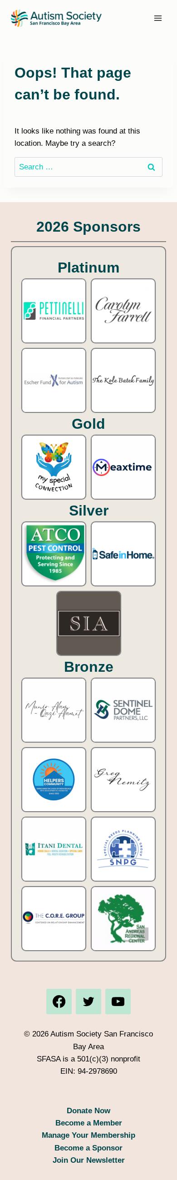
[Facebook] (59, 1001)
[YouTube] (118, 1001)
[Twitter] (88, 1001)
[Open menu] (157, 18)
